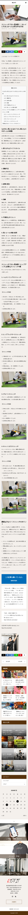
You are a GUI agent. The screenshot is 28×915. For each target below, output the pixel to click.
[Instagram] (12, 896)
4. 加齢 (6, 102)
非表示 (15, 88)
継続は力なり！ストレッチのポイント (11, 123)
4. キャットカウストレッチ (11, 121)
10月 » (24, 815)
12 (17, 801)
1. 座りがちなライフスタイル (11, 96)
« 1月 (3, 815)
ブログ (9, 28)
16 (7, 804)
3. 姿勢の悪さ (8, 100)
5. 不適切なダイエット (10, 105)
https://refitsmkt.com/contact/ (10, 619)
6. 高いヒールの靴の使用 (10, 107)
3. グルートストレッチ (10, 119)
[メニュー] (25, 2)
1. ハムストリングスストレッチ (12, 114)
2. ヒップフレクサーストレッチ (12, 116)
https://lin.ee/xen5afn (7, 628)
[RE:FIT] (14, 881)
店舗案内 (14, 902)
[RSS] (15, 896)
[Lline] (16, 52)
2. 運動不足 (7, 98)
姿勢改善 (14, 28)
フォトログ (6, 780)
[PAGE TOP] (14, 821)
